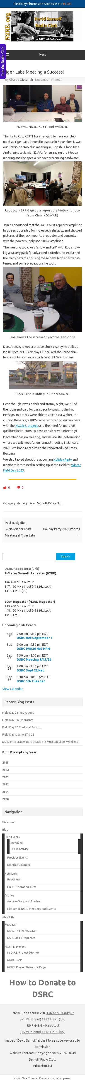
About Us (8, 917)
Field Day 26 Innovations (18, 712)
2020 (5, 799)
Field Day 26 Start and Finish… (22, 727)
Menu (42, 54)
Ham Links (11, 873)
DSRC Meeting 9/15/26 (34, 659)
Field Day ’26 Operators (17, 719)
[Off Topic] (19, 487)
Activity (22, 503)
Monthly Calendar (18, 864)
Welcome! (8, 822)
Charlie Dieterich (21, 79)
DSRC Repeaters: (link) (22, 569)
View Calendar (12, 689)
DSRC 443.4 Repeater (21, 937)
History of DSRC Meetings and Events (31, 908)
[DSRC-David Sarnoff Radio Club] (42, 40)
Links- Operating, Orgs (21, 886)
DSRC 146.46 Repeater (22, 930)
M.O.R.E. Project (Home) (23, 952)
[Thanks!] (5, 487)
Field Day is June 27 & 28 (18, 734)
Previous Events (17, 857)
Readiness (14, 879)
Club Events (12, 836)
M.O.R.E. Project (15, 946)
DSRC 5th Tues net (31, 681)
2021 (5, 791)
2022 (5, 784)
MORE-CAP (14, 959)
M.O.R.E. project (26, 425)
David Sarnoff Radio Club (45, 503)
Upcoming (16, 842)
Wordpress (63, 1078)
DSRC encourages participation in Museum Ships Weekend (40, 741)
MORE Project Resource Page (26, 967)
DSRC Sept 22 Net (30, 670)
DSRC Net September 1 (34, 638)
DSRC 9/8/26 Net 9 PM (33, 648)
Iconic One (20, 1078)
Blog (5, 829)
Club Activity (20, 848)
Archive (9, 895)
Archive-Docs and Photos (23, 901)
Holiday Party (62, 459)
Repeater (11, 924)
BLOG (67, 4)
